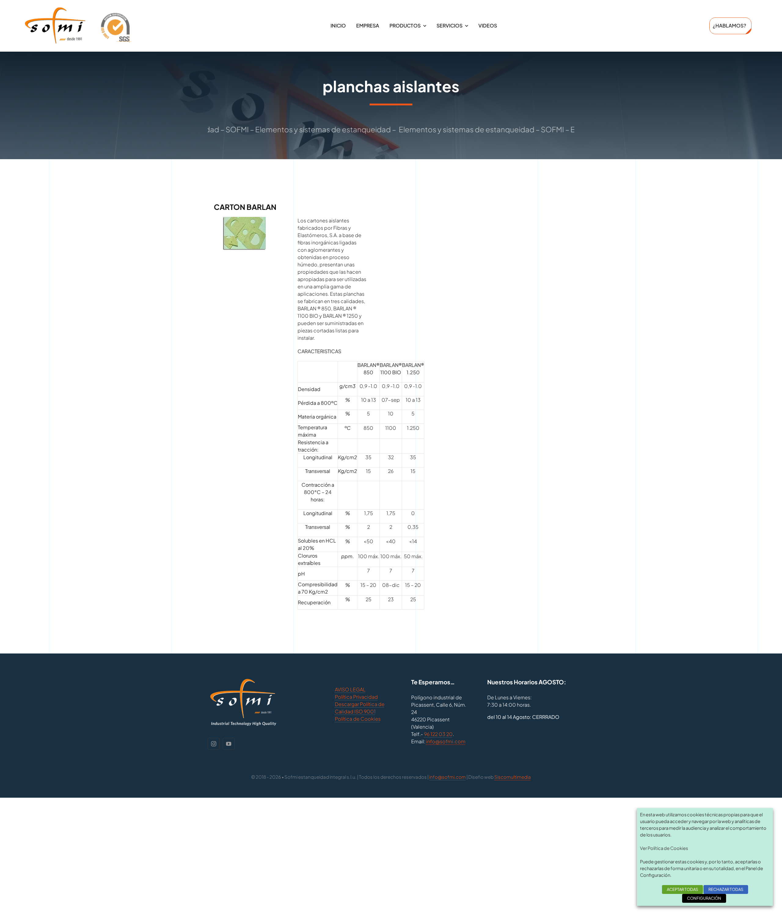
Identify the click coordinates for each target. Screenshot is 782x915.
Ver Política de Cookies (664, 848)
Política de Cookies (358, 719)
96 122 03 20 (438, 734)
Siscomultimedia (512, 777)
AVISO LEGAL (350, 689)
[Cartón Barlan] (244, 220)
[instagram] (214, 744)
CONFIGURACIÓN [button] (704, 898)
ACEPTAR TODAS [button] (682, 889)
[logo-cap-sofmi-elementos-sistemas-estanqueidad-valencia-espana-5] (77, 9)
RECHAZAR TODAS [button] (725, 889)
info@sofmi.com (446, 741)
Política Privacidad (356, 697)
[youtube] (229, 744)
